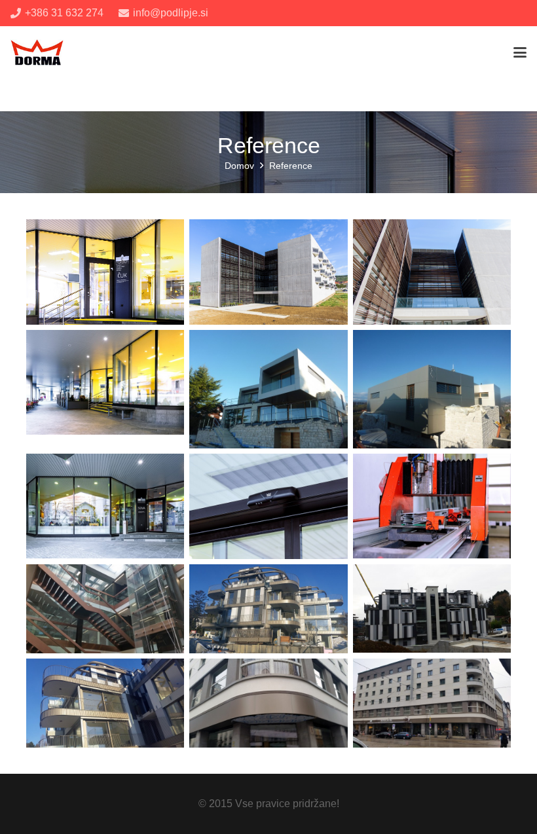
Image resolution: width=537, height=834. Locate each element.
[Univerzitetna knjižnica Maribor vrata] (268, 506)
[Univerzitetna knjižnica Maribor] (105, 389)
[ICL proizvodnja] (432, 506)
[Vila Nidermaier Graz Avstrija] (268, 389)
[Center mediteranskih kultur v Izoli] (432, 272)
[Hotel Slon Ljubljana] (268, 703)
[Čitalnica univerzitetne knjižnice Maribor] (105, 272)
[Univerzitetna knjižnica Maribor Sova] (105, 506)
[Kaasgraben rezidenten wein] (268, 608)
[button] (520, 52)
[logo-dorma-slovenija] (37, 52)
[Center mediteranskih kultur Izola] (268, 272)
